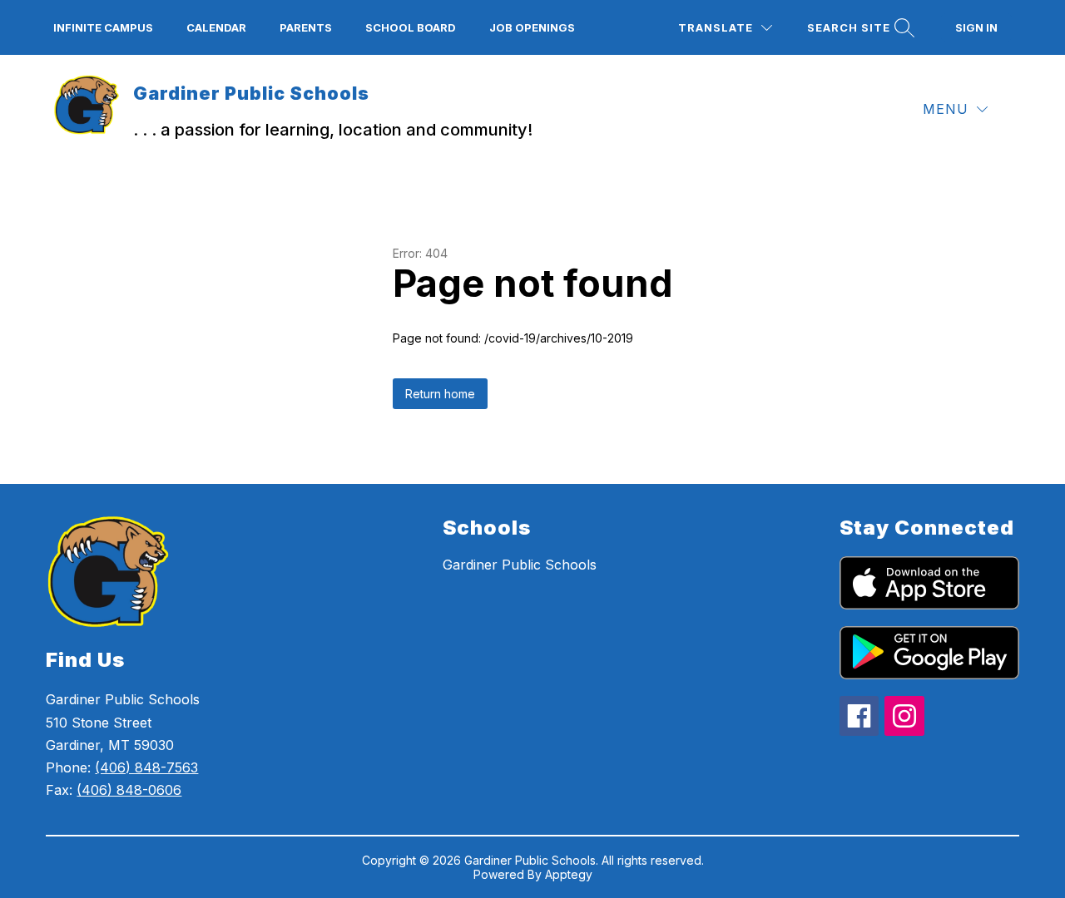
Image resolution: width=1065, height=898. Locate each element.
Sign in (976, 27)
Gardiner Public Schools (520, 564)
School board (410, 27)
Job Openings (532, 27)
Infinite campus (103, 27)
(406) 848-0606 (129, 790)
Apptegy (568, 874)
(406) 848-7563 (146, 767)
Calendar (216, 27)
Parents (306, 27)
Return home (440, 394)
